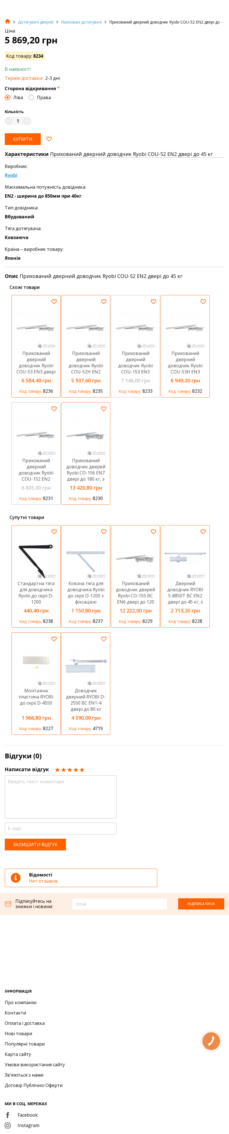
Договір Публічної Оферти (34, 1085)
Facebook (28, 1115)
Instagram (28, 1125)
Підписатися (201, 903)
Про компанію (21, 1002)
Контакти (15, 1013)
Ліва (18, 97)
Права (44, 97)
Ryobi (11, 175)
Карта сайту (18, 1054)
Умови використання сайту (35, 1064)
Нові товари (18, 1033)
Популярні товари (25, 1044)
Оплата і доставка (25, 1023)
